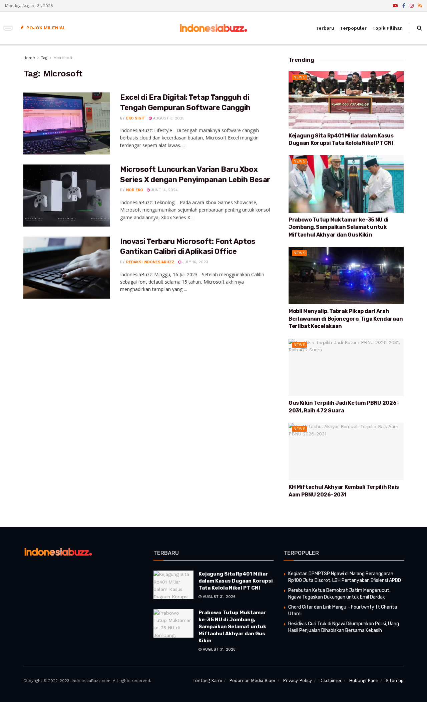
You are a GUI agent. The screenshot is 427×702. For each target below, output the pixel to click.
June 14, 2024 (164, 190)
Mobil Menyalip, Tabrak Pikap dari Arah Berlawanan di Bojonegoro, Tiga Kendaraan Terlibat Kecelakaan (346, 318)
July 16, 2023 (194, 262)
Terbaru (325, 28)
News (300, 77)
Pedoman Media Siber (252, 680)
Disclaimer (330, 680)
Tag (44, 57)
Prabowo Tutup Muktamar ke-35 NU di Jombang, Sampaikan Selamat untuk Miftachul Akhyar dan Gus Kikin (339, 227)
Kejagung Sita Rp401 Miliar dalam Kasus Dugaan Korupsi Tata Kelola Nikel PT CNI (235, 581)
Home (29, 57)
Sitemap (395, 680)
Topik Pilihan (387, 28)
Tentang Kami (207, 680)
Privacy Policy (297, 680)
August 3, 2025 (168, 118)
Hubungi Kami (363, 680)
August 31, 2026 (218, 597)
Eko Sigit (135, 118)
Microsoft (62, 57)
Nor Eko (134, 190)
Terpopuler (353, 28)
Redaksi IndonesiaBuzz (150, 262)
